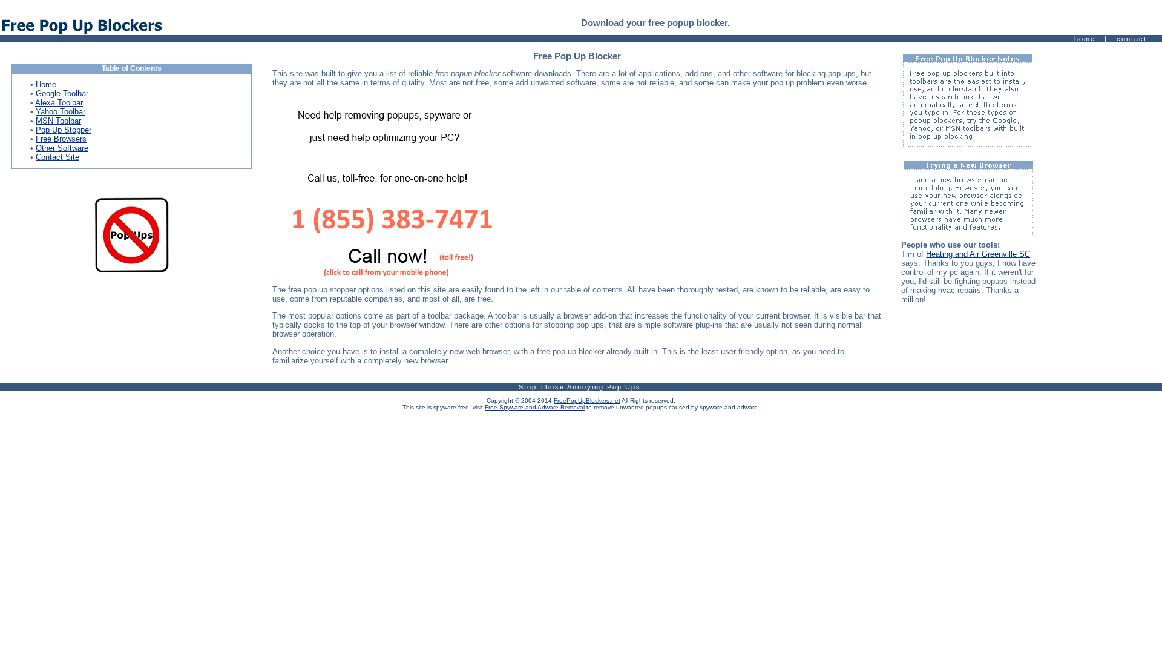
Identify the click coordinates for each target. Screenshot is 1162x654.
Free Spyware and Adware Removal (535, 407)
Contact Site (57, 157)
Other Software (62, 148)
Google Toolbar (62, 93)
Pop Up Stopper (63, 129)
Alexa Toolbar (59, 102)
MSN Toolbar (58, 120)
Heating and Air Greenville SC (978, 254)
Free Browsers (61, 139)
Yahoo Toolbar (60, 111)
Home (46, 84)
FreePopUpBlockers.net (587, 400)
